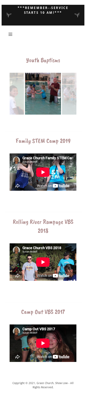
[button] (11, 34)
